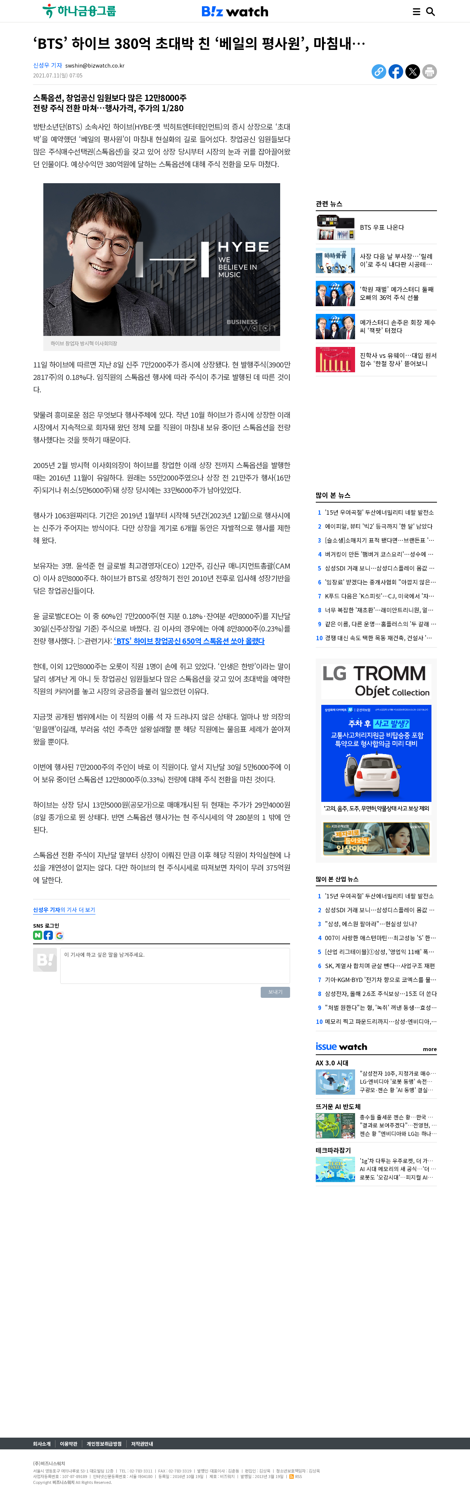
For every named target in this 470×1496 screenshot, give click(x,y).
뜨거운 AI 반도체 (338, 1106)
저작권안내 (142, 1443)
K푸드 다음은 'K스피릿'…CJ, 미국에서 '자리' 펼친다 (389, 595)
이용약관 (68, 1443)
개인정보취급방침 (104, 1443)
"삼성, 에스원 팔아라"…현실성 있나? (371, 923)
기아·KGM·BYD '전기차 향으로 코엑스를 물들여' (384, 979)
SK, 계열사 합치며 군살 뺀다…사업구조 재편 (380, 965)
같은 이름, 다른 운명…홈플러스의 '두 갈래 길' (381, 623)
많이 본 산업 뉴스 (337, 878)
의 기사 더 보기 (64, 909)
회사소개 (42, 1443)
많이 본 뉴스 (333, 495)
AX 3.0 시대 (332, 1062)
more (430, 1049)
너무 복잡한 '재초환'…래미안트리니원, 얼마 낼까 (385, 609)
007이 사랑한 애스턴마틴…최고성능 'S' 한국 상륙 (386, 937)
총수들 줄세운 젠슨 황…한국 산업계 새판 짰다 (413, 1117)
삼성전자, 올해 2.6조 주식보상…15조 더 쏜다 (381, 993)
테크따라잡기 (333, 1150)
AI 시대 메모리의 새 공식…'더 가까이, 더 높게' (413, 1169)
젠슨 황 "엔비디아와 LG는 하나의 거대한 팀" (411, 1133)
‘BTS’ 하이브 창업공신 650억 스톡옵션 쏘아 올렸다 (189, 640)
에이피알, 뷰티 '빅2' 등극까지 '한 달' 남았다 (379, 526)
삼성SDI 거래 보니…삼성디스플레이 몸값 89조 (383, 568)
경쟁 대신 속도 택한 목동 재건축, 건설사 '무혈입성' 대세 (393, 637)
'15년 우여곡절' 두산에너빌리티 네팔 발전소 (379, 512)
